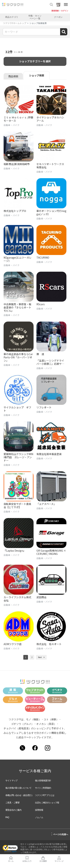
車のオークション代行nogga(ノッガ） (51, 212)
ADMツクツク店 (13, 644)
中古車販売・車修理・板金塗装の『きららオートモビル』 (17, 307)
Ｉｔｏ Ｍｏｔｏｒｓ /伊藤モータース (18, 119)
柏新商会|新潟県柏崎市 (17, 164)
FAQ (7, 817)
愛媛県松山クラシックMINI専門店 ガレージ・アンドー (18, 457)
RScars (40, 304)
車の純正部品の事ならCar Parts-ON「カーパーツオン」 (18, 357)
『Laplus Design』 (14, 550)
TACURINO (42, 257)
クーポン (58, 17)
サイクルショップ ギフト (17, 409)
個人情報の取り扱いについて (18, 788)
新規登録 (55, 11)
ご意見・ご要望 (12, 802)
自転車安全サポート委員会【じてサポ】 (17, 505)
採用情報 (39, 810)
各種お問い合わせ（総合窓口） (19, 795)
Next (40, 657)
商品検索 (13, 76)
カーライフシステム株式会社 (17, 598)
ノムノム (39, 817)
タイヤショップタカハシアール (50, 119)
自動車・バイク (11, 125)
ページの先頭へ (59, 834)
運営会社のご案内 (13, 810)
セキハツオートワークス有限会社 (50, 165)
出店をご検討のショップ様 (47, 802)
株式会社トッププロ (15, 211)
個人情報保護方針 (43, 780)
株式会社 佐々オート (49, 644)
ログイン (64, 11)
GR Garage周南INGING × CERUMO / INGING (51, 552)
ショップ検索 (36, 75)
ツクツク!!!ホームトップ (14, 23)
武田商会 (41, 597)
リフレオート (44, 407)
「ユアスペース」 (46, 504)
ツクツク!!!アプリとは (44, 795)
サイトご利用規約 (43, 788)
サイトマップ (11, 780)
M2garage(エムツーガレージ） (18, 259)
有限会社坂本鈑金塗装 (49, 454)
